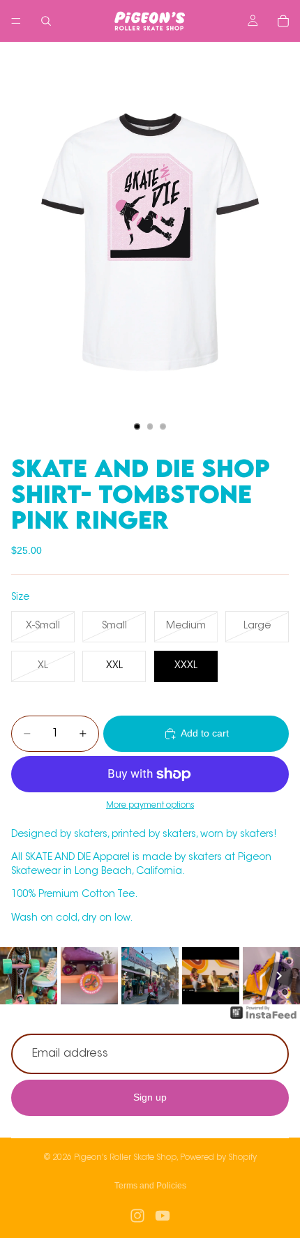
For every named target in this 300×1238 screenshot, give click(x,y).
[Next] (279, 976)
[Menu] (16, 21)
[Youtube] (162, 1215)
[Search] (46, 21)
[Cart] (283, 21)
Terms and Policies (150, 1186)
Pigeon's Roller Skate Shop (125, 1158)
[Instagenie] (263, 1020)
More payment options (150, 805)
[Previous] (21, 976)
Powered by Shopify (218, 1158)
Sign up (150, 1097)
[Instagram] (137, 1215)
